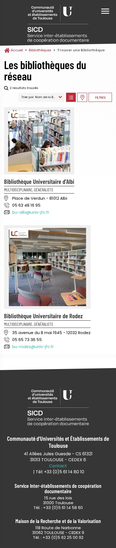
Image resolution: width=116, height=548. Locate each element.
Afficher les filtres (100, 97)
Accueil (17, 50)
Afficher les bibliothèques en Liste (71, 97)
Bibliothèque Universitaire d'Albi (39, 181)
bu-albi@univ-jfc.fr (30, 212)
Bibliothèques (40, 50)
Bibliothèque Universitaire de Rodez (43, 316)
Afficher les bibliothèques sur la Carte (82, 97)
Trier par (27, 97)
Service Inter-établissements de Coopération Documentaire (58, 23)
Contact (58, 466)
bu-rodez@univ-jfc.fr (33, 346)
